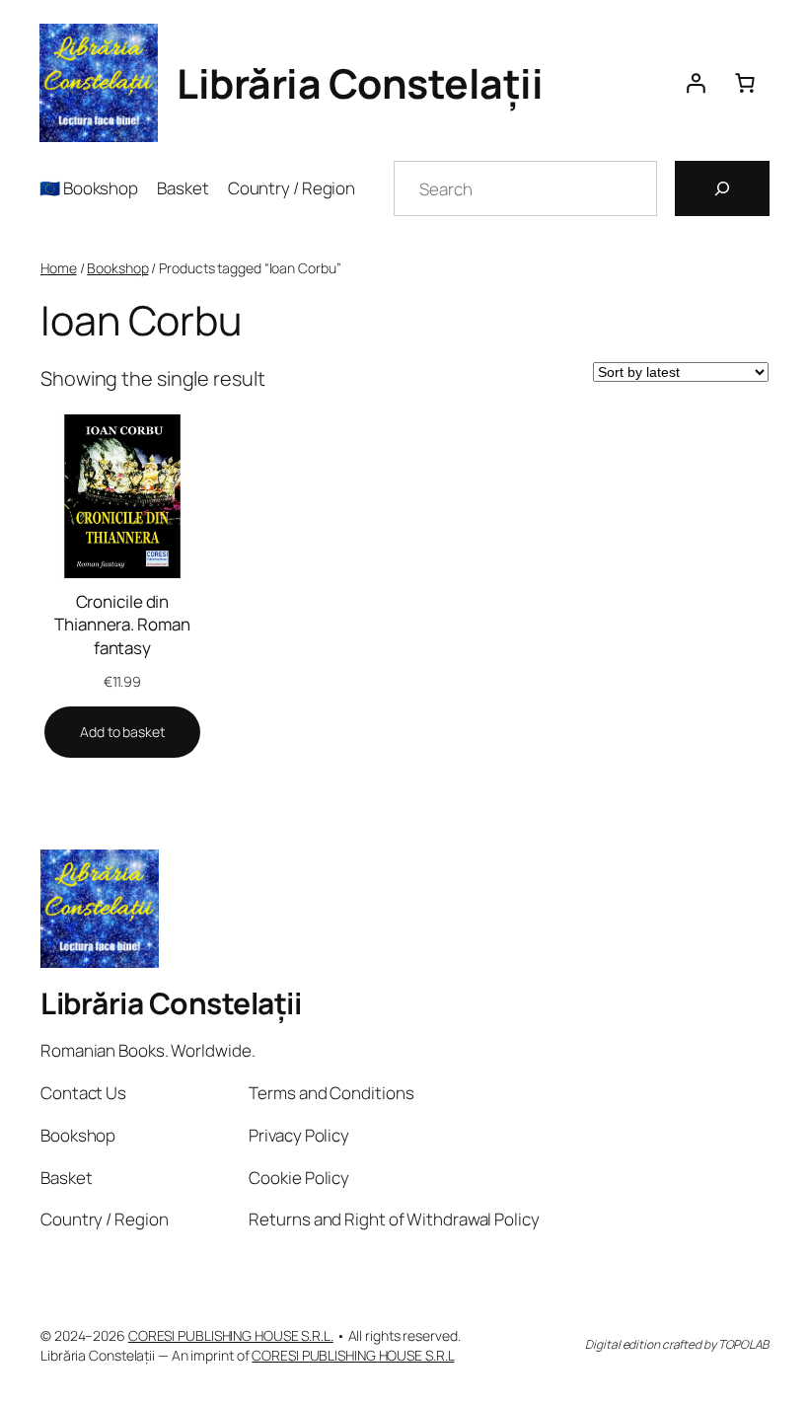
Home (58, 268)
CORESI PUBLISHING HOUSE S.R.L (353, 1355)
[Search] (722, 188)
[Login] (695, 83)
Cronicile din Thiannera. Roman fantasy (121, 625)
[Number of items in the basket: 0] (745, 83)
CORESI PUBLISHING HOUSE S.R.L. (230, 1335)
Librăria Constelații (360, 83)
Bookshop (117, 268)
